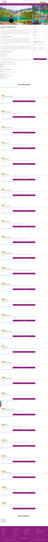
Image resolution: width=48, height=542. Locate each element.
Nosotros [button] (36, 4)
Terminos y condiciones (15, 535)
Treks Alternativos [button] (19, 4)
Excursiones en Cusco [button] (26, 4)
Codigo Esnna (14, 536)
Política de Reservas (15, 534)
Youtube (3, 534)
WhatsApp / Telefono (36, 37)
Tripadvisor (4, 535)
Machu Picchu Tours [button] (7, 4)
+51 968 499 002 (38, 2)
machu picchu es (3, 95)
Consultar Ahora (43, 2)
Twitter (3, 533)
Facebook (4, 530)
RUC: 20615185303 (15, 530)
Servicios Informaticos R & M (11, 540)
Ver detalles (24, 132)
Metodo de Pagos (15, 533)
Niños (40, 44)
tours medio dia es (3, 455)
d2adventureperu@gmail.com (41, 530)
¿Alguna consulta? (35, 50)
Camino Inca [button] (13, 4)
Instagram (4, 532)
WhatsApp (4, 531)
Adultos (34, 44)
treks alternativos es (3, 267)
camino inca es (3, 189)
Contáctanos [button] (41, 4)
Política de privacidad (15, 532)
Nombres (35, 28)
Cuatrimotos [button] (32, 4)
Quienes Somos (15, 531)
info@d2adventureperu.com (41, 531)
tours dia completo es (4, 361)
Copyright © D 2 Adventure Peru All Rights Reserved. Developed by (10, 540)
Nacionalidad (35, 34)
